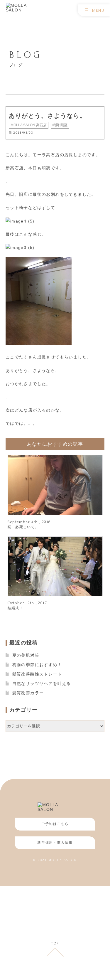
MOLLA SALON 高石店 (29, 125)
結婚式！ (15, 608)
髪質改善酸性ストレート (37, 674)
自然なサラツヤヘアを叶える (41, 683)
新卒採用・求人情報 (55, 843)
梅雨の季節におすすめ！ (37, 664)
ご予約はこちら (55, 824)
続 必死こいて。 (23, 527)
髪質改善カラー (28, 693)
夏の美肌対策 (25, 655)
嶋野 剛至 (60, 125)
